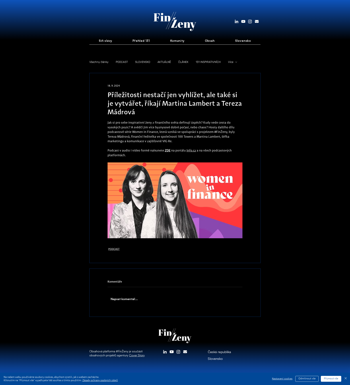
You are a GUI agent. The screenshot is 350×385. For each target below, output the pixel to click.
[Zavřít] (345, 379)
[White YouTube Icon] (243, 21)
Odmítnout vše (307, 378)
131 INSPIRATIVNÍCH (208, 62)
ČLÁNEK (183, 62)
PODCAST (122, 62)
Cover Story (137, 355)
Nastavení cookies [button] (282, 379)
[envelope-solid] (256, 21)
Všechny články (98, 62)
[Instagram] (250, 21)
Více (230, 62)
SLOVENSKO (142, 62)
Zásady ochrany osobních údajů (100, 380)
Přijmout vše (331, 378)
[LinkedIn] (236, 21)
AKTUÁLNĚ (164, 62)
